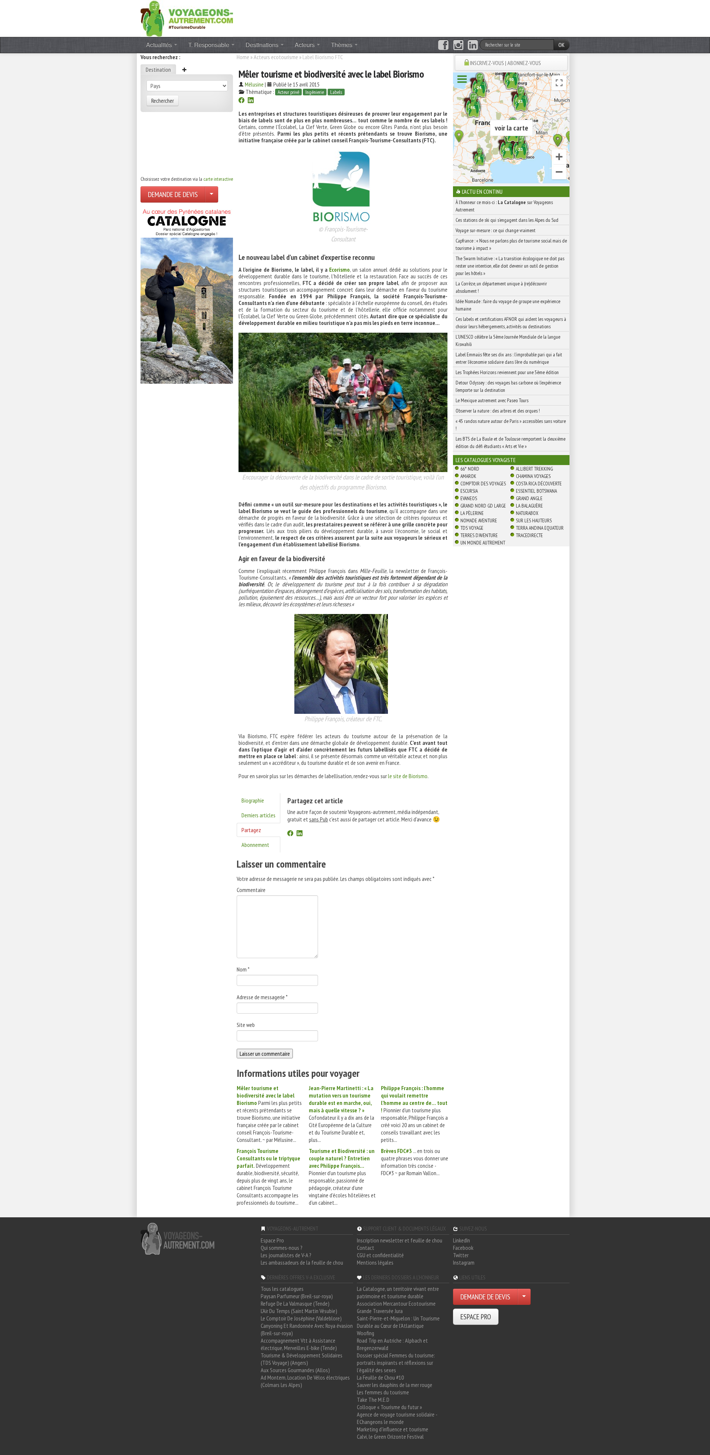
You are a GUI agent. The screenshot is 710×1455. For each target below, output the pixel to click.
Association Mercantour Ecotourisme (396, 1303)
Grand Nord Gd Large (483, 505)
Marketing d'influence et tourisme (392, 1429)
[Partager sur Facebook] (241, 101)
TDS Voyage (471, 528)
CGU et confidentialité (380, 1255)
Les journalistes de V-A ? (286, 1255)
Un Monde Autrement (482, 542)
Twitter (461, 1255)
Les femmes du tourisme (383, 1392)
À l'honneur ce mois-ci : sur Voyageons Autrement (504, 206)
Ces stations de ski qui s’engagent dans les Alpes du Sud (507, 220)
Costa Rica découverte (539, 483)
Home (243, 57)
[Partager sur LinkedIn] (251, 101)
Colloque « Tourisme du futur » (389, 1407)
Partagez (251, 830)
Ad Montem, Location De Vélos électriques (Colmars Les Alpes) (305, 1381)
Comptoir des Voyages (483, 483)
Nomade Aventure (478, 520)
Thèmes (342, 44)
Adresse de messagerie (262, 997)
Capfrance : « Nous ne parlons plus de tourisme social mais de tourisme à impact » (511, 244)
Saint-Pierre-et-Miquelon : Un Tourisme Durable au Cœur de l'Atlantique (398, 1322)
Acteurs (305, 44)
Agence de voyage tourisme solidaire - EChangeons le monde (397, 1418)
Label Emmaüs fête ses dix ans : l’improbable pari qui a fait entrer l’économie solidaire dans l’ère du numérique (509, 358)
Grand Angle (529, 498)
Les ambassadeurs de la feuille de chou (302, 1262)
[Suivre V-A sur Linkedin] (473, 45)
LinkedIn (461, 1240)
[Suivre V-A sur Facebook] (443, 45)
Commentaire (251, 889)
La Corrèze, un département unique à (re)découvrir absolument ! (501, 287)
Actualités (159, 44)
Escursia (469, 491)
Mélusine (254, 84)
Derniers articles (258, 815)
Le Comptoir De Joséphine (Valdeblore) (301, 1318)
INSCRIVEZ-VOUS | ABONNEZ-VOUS (505, 63)
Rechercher (162, 100)
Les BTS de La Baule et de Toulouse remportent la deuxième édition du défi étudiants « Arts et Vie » (510, 442)
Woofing (365, 1333)
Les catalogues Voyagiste (486, 460)
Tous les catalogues (282, 1288)
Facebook (463, 1247)
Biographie (252, 800)
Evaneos (468, 498)
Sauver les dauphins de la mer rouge (394, 1384)
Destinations (263, 44)
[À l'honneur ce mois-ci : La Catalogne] (187, 294)
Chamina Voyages (533, 476)
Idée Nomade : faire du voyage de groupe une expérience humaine (508, 305)
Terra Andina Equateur (540, 528)
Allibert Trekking (534, 468)
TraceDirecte (529, 535)
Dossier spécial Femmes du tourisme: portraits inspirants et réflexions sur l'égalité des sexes (396, 1362)
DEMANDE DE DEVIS (173, 194)
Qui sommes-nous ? (281, 1247)
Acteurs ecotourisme (276, 57)
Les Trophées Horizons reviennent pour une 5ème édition (507, 372)
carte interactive (218, 179)
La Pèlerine (472, 513)
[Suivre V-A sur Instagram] (458, 45)
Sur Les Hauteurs (534, 520)
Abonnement (255, 844)
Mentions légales (375, 1262)
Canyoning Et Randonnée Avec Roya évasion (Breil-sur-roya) (307, 1329)
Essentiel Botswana (536, 491)
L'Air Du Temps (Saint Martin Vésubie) (299, 1311)
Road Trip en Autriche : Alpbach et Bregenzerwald (392, 1344)
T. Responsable (209, 44)
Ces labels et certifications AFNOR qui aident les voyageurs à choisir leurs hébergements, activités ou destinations (511, 323)
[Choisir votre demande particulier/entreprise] (211, 194)
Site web (246, 1024)
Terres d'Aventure (479, 535)
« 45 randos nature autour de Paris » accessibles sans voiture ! (511, 425)
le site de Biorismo (407, 776)
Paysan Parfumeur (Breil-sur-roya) (297, 1296)
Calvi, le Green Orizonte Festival (390, 1436)
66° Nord (469, 468)
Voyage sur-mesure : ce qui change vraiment (495, 230)
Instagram (463, 1262)
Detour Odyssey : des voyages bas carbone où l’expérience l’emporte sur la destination (508, 386)
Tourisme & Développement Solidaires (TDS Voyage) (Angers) (301, 1358)
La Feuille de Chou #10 (380, 1377)
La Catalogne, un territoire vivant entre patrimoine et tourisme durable (398, 1292)
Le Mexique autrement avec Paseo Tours (492, 400)
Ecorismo (339, 269)
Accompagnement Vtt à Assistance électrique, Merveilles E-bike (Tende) (299, 1344)
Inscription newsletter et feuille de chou (399, 1240)
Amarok (468, 476)
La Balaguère (529, 505)
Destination (158, 69)
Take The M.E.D (373, 1399)
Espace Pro (272, 1240)
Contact (365, 1247)
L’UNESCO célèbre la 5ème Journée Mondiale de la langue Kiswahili (508, 340)
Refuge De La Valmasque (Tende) (295, 1303)
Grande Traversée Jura (380, 1311)
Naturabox (527, 513)
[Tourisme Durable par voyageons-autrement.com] (187, 17)
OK (561, 44)
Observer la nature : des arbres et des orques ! (498, 410)
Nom (243, 969)
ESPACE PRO (475, 1317)
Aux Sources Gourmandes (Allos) (295, 1370)
